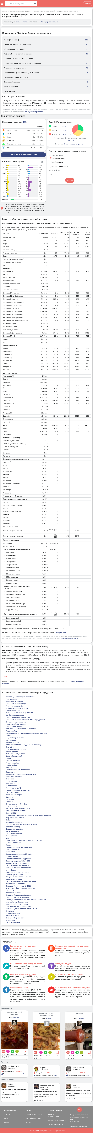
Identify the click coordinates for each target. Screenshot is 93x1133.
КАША (8, 820)
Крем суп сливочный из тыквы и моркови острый (26, 900)
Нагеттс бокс (11, 740)
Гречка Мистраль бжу (14, 726)
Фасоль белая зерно (14, 822)
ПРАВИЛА (60, 1124)
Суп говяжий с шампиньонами (18, 770)
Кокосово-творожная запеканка (19, 868)
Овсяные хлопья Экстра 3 (16, 811)
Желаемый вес (54, 170)
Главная (4, 11)
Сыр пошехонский (13, 843)
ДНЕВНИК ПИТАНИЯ (10, 1110)
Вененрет (9, 838)
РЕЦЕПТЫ (7, 1114)
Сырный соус (11, 747)
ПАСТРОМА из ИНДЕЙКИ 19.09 (18, 808)
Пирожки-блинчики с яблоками (18, 895)
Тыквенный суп (12, 731)
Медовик (9, 802)
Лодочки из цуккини (14, 879)
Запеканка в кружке (14, 776)
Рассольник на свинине (15, 884)
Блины (8, 845)
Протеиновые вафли (14, 795)
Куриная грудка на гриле (16, 722)
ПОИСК (28, 1110)
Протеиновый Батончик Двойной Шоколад (23, 745)
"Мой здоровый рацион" (33, 112)
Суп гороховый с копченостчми (18, 906)
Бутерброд (10, 911)
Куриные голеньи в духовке (17, 708)
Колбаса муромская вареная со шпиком (22, 909)
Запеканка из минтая (14, 701)
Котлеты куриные (13, 922)
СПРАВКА (51, 1114)
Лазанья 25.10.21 (12, 915)
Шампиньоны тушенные (16, 754)
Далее (70, 180)
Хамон (8, 735)
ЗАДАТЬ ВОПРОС (53, 1120)
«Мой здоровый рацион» (69, 638)
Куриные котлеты (13, 913)
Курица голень (12, 856)
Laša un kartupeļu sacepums (17, 902)
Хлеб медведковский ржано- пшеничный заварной (26, 733)
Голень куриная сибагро (16, 706)
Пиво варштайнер (13, 827)
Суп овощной (11, 806)
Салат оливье (11, 852)
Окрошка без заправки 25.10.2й (18, 886)
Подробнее (60, 632)
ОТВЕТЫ (28, 1122)
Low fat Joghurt (12, 765)
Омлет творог (11, 786)
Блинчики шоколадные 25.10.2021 (19, 854)
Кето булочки (11, 836)
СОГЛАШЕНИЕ (52, 1124)
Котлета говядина (13, 761)
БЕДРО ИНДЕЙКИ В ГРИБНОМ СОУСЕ (20, 888)
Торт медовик (11, 699)
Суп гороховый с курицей (16, 749)
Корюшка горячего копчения (17, 872)
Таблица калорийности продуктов (20, 11)
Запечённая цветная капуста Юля (19, 713)
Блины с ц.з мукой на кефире (17, 863)
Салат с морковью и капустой (18, 717)
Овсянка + (10, 890)
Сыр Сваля (10, 799)
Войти (88, 3)
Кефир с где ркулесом (14, 874)
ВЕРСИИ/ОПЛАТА (53, 1116)
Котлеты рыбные (12, 792)
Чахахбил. (10, 797)
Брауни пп (10, 767)
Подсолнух (10, 772)
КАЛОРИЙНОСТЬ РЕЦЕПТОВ (34, 1118)
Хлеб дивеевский (13, 710)
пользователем (22, 22)
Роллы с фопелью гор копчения (19, 847)
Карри (8, 758)
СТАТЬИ (6, 1122)
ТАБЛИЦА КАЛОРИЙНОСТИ (34, 1114)
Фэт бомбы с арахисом (15, 715)
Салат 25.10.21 (11, 813)
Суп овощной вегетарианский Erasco (20, 697)
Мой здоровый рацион (49, 22)
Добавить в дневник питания (23, 154)
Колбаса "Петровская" (14, 918)
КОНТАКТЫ (62, 1120)
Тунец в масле (11, 781)
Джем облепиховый (14, 756)
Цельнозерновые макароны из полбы (21, 729)
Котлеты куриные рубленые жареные (21, 881)
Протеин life (10, 783)
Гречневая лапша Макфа (16, 704)
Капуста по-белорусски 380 (17, 904)
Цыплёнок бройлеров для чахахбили (21, 774)
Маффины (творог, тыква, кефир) (67, 11)
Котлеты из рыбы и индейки (17, 865)
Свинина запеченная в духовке (18, 858)
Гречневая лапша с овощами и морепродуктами (25, 719)
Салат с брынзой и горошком (17, 897)
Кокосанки (10, 779)
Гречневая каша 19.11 (14, 788)
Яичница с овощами (14, 893)
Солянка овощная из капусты (17, 790)
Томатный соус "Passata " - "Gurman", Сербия (24, 840)
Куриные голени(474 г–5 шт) (17, 804)
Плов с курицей (12, 751)
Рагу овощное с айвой (15, 817)
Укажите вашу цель (56, 155)
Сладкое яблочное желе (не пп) (18, 877)
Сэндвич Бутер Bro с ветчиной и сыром (21, 824)
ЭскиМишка (10, 920)
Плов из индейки (12, 742)
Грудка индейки (12, 763)
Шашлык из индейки (14, 829)
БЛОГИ (6, 1118)
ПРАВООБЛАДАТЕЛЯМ (55, 1110)
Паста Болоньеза (12, 831)
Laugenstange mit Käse (15, 738)
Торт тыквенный (12, 849)
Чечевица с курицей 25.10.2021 (18, 861)
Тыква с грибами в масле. (16, 724)
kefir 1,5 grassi (11, 870)
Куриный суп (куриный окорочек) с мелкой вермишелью (29, 815)
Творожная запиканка (14, 833)
